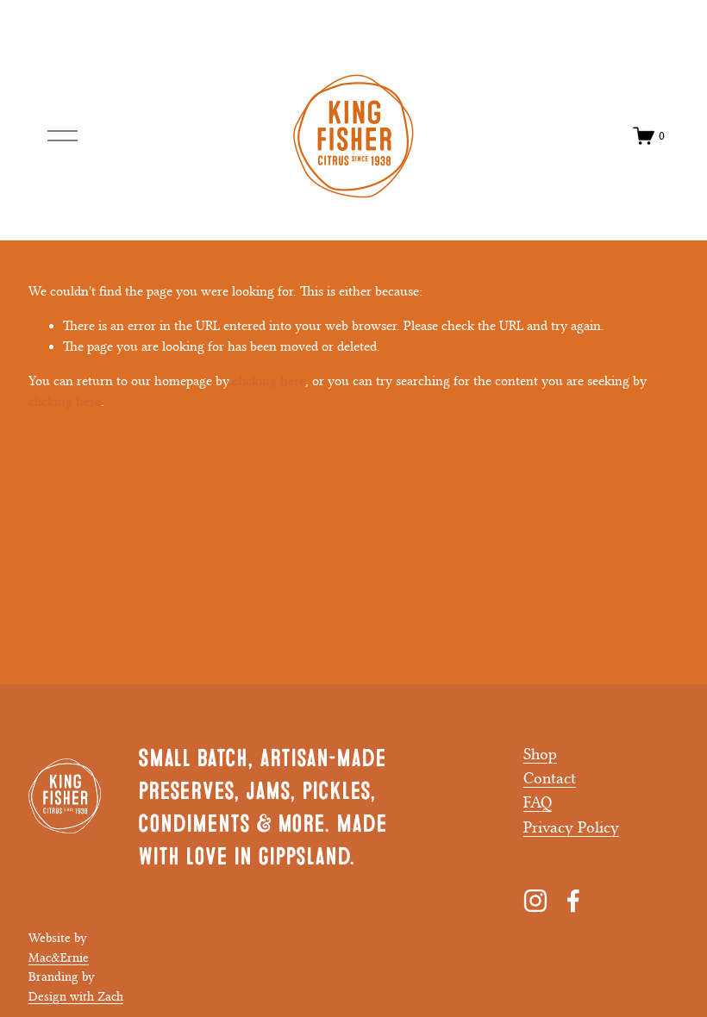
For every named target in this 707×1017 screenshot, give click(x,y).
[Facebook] (573, 901)
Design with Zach (75, 996)
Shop (540, 754)
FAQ (537, 802)
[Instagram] (535, 901)
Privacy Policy (571, 827)
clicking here (269, 381)
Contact (549, 778)
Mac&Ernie (58, 958)
